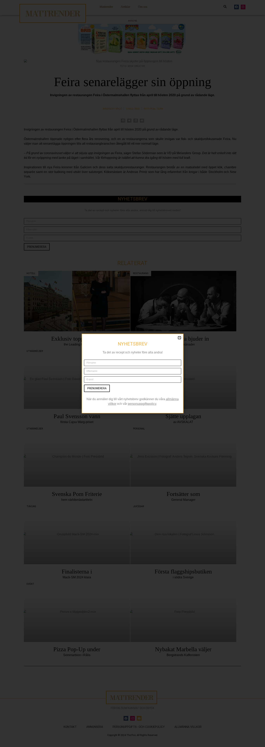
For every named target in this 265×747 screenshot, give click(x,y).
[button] (179, 338)
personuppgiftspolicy (142, 403)
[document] (132, 373)
